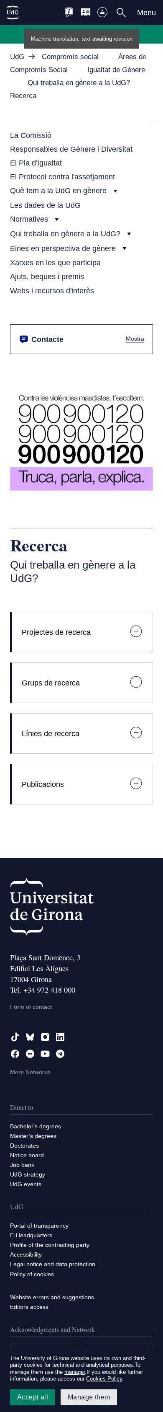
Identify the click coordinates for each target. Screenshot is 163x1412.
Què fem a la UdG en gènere (59, 190)
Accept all (32, 1397)
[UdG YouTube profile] (45, 1054)
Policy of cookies (32, 1274)
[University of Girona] (52, 908)
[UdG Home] (12, 12)
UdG (17, 57)
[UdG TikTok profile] (15, 1037)
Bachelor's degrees (35, 1126)
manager (74, 1372)
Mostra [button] (135, 339)
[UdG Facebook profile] (15, 1054)
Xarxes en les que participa (55, 262)
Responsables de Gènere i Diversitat (71, 149)
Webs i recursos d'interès (52, 290)
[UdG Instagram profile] (45, 1037)
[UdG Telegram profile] (60, 1054)
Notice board (27, 1155)
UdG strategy (27, 1174)
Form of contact (31, 1006)
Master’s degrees (33, 1136)
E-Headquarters (31, 1235)
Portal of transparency (39, 1225)
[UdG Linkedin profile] (60, 1037)
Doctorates (24, 1145)
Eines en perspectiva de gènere (64, 248)
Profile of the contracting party (49, 1244)
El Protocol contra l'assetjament (62, 176)
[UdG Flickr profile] (30, 1054)
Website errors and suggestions (52, 1297)
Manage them (89, 1397)
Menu (146, 12)
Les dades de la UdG (45, 205)
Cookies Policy (104, 1379)
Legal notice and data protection (52, 1264)
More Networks (30, 1072)
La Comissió (30, 135)
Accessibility (26, 1254)
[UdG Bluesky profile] (30, 1037)
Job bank (22, 1164)
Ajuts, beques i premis (47, 276)
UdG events (25, 1184)
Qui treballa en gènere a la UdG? (66, 233)
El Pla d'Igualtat (36, 162)
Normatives (30, 219)
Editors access (29, 1306)
